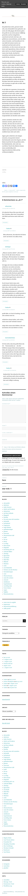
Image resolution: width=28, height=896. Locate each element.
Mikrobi (6, 561)
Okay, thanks (21, 4)
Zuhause (16, 191)
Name (4, 425)
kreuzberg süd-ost (9, 549)
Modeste (6, 563)
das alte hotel (6, 723)
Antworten (5, 222)
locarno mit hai (8, 663)
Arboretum (7, 511)
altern (17, 190)
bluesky (6, 517)
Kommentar (6, 403)
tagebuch (11, 191)
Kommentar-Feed (9, 884)
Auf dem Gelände (8, 513)
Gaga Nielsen (7, 527)
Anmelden (6, 880)
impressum (7, 604)
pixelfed (6, 868)
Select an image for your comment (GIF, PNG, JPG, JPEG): (13, 466)
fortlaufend (7, 523)
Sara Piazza (7, 852)
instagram (6, 864)
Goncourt (6, 533)
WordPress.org (8, 886)
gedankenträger (8, 529)
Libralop (6, 553)
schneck (6, 580)
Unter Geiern (7, 588)
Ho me (5, 539)
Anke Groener (7, 507)
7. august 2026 (8, 661)
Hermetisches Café (9, 535)
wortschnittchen (10, 337)
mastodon (6, 866)
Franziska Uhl (7, 842)
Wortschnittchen (8, 594)
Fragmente (7, 525)
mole (5, 565)
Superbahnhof (8, 584)
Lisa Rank (6, 557)
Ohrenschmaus (8, 576)
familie (3, 191)
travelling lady (8, 586)
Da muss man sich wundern (11, 519)
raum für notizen (8, 578)
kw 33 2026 (7, 657)
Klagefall (6, 547)
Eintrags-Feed (8, 882)
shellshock (7, 582)
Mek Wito (6, 559)
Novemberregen (8, 572)
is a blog (6, 543)
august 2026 (7, 665)
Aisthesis (6, 505)
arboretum (8, 206)
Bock (5, 685)
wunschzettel (6, 699)
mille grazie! (7, 608)
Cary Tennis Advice (9, 840)
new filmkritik (8, 567)
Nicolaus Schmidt (9, 848)
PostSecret (7, 850)
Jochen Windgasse (9, 681)
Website (4, 439)
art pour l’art (13, 687)
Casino (5, 190)
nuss (5, 574)
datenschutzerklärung (10, 606)
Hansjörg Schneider (9, 844)
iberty (5, 541)
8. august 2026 (8, 659)
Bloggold (6, 515)
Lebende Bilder (8, 551)
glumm (6, 531)
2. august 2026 (8, 667)
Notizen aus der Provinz (10, 569)
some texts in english (10, 602)
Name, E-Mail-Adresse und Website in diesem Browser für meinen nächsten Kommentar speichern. (13, 449)
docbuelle (6, 521)
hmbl (5, 537)
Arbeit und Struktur (9, 509)
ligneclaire (7, 555)
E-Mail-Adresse (7, 432)
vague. (5, 590)
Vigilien (6, 592)
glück (7, 191)
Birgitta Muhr (7, 838)
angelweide (22, 190)
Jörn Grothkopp (8, 846)
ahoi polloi (7, 503)
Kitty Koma (7, 545)
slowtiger (8, 246)
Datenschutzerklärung (8, 891)
